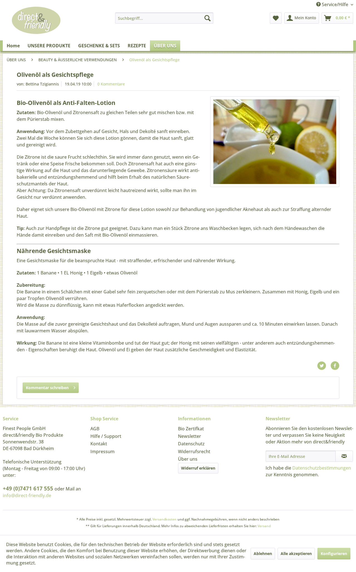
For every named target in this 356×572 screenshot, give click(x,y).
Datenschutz (191, 444)
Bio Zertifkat (191, 429)
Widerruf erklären (198, 468)
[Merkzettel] (276, 18)
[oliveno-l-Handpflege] (274, 141)
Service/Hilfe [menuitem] (335, 4)
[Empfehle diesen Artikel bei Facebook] (334, 365)
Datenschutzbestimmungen (321, 468)
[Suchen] (207, 18)
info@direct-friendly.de (27, 495)
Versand (264, 526)
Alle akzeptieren (296, 553)
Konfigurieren (334, 553)
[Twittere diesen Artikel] (323, 365)
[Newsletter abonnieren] (344, 456)
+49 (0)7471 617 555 (29, 488)
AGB (94, 429)
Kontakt (98, 444)
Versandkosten (164, 519)
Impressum (102, 451)
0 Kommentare (111, 84)
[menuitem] (164, 18)
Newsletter (189, 436)
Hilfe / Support (105, 436)
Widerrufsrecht (194, 451)
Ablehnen (263, 553)
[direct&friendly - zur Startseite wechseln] (36, 26)
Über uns (187, 459)
